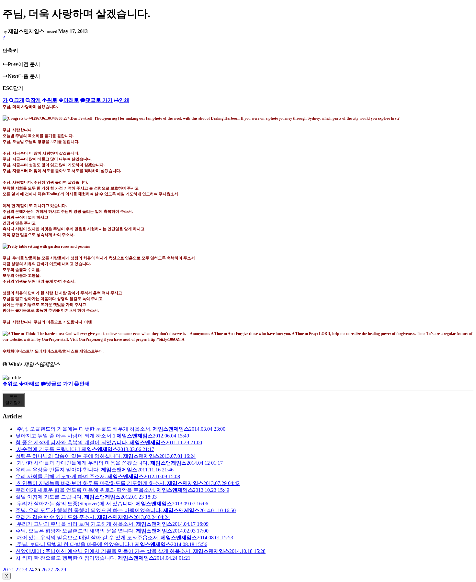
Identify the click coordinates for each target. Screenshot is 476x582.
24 (31, 569)
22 (18, 569)
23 (24, 569)
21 (11, 569)
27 (50, 569)
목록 (13, 399)
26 (44, 569)
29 (63, 569)
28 (57, 569)
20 (5, 569)
